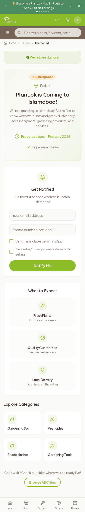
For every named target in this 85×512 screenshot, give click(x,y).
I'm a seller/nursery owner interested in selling (44, 251)
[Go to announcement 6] (48, 11)
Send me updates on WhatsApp (39, 241)
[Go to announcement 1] (37, 11)
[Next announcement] (71, 6)
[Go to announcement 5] (46, 11)
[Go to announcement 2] (39, 11)
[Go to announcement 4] (43, 11)
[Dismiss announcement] (79, 6)
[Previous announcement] (6, 6)
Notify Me (42, 265)
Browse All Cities (42, 482)
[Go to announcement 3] (41, 11)
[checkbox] (11, 241)
